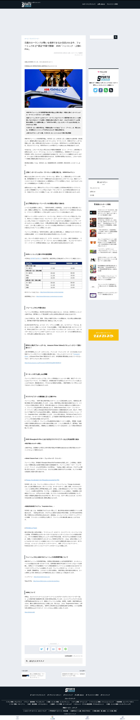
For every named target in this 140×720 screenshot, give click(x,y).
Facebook (101, 92)
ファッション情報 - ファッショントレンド (102, 702)
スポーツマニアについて (89, 4)
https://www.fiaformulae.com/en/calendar (51, 292)
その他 (92, 195)
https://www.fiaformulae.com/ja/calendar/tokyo (46, 581)
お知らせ (92, 191)
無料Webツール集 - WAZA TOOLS (80, 711)
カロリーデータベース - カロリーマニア (35, 711)
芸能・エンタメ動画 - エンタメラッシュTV (119, 704)
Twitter (95, 92)
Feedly (106, 92)
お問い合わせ (101, 4)
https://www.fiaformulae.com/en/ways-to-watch (49, 296)
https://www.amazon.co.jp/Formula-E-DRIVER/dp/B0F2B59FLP (43, 363)
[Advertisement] (70, 21)
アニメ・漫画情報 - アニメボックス (34, 702)
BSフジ (40, 258)
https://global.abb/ (30, 612)
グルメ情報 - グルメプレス (14, 702)
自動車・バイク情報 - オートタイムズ (61, 704)
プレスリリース (77, 656)
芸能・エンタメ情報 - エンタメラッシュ (59, 702)
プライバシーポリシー (55, 695)
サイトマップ (69, 695)
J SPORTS (33, 258)
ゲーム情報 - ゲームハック (80, 702)
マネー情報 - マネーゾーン (18, 704)
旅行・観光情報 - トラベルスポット (38, 704)
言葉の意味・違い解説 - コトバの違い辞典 (105, 711)
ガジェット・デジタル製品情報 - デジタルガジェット (89, 704)
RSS (111, 92)
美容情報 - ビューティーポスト (125, 702)
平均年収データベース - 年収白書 (59, 711)
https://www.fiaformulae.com (42, 577)
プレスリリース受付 (112, 4)
